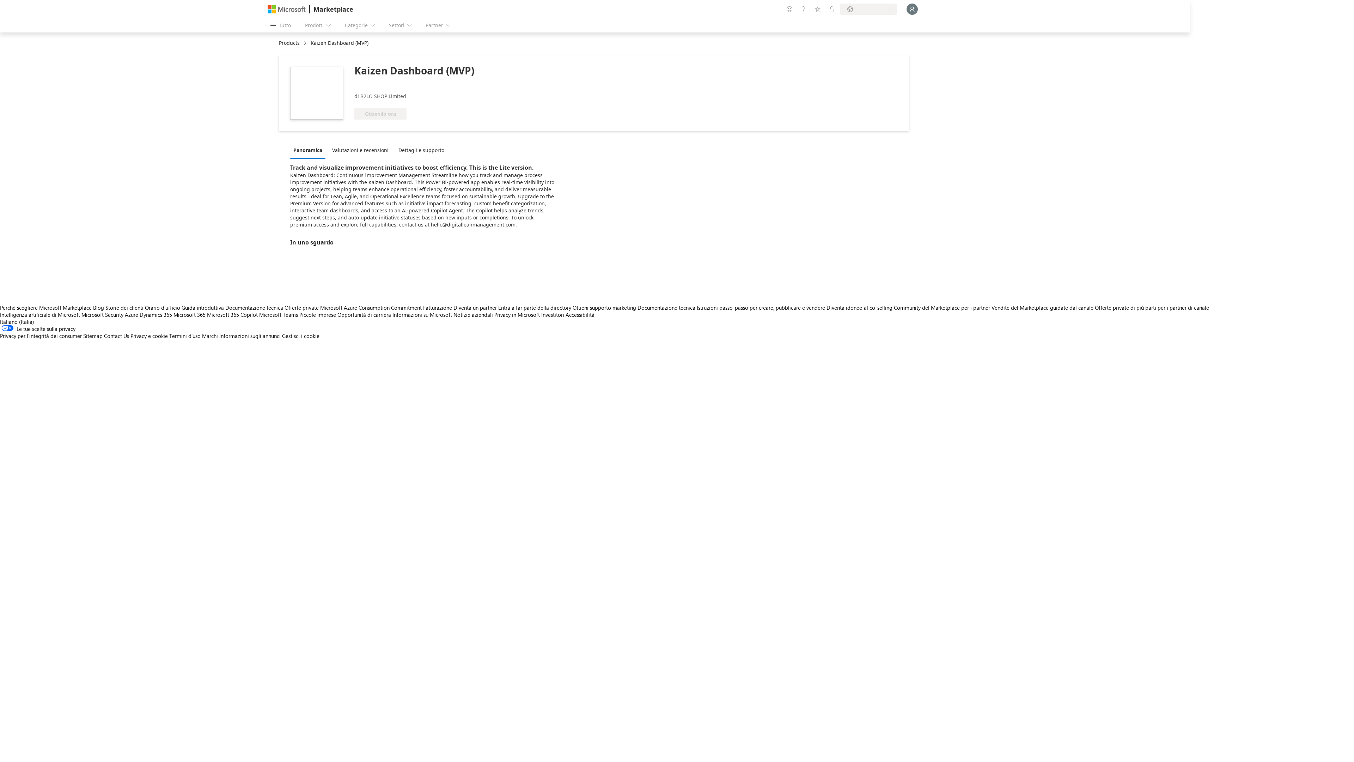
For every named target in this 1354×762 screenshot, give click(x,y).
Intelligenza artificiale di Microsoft (40, 314)
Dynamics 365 (156, 314)
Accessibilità (580, 314)
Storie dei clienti (124, 307)
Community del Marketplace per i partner (942, 307)
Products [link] (289, 43)
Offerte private (302, 307)
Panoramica (307, 150)
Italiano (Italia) (17, 321)
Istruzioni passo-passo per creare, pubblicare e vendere (761, 307)
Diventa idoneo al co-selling (859, 307)
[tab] (309, 150)
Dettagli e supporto (421, 150)
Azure (131, 314)
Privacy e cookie (149, 335)
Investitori (552, 314)
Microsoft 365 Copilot (232, 314)
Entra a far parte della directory (534, 307)
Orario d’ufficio (162, 307)
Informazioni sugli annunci (250, 335)
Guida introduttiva (203, 307)
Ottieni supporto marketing (604, 307)
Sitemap (93, 335)
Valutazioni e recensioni (360, 150)
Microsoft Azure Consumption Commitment (371, 307)
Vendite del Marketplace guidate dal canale (1042, 307)
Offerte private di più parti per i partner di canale (1152, 307)
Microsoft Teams (278, 314)
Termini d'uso (185, 335)
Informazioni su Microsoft (422, 314)
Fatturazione (437, 307)
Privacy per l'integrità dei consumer (41, 335)
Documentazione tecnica (254, 307)
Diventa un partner (475, 307)
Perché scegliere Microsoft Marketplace (46, 307)
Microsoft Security (102, 314)
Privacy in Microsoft (517, 314)
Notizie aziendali (473, 314)
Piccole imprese (317, 314)
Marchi (210, 335)
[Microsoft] (287, 9)
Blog (98, 307)
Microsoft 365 (189, 314)
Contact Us (116, 335)
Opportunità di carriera (364, 314)
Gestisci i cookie (300, 335)
